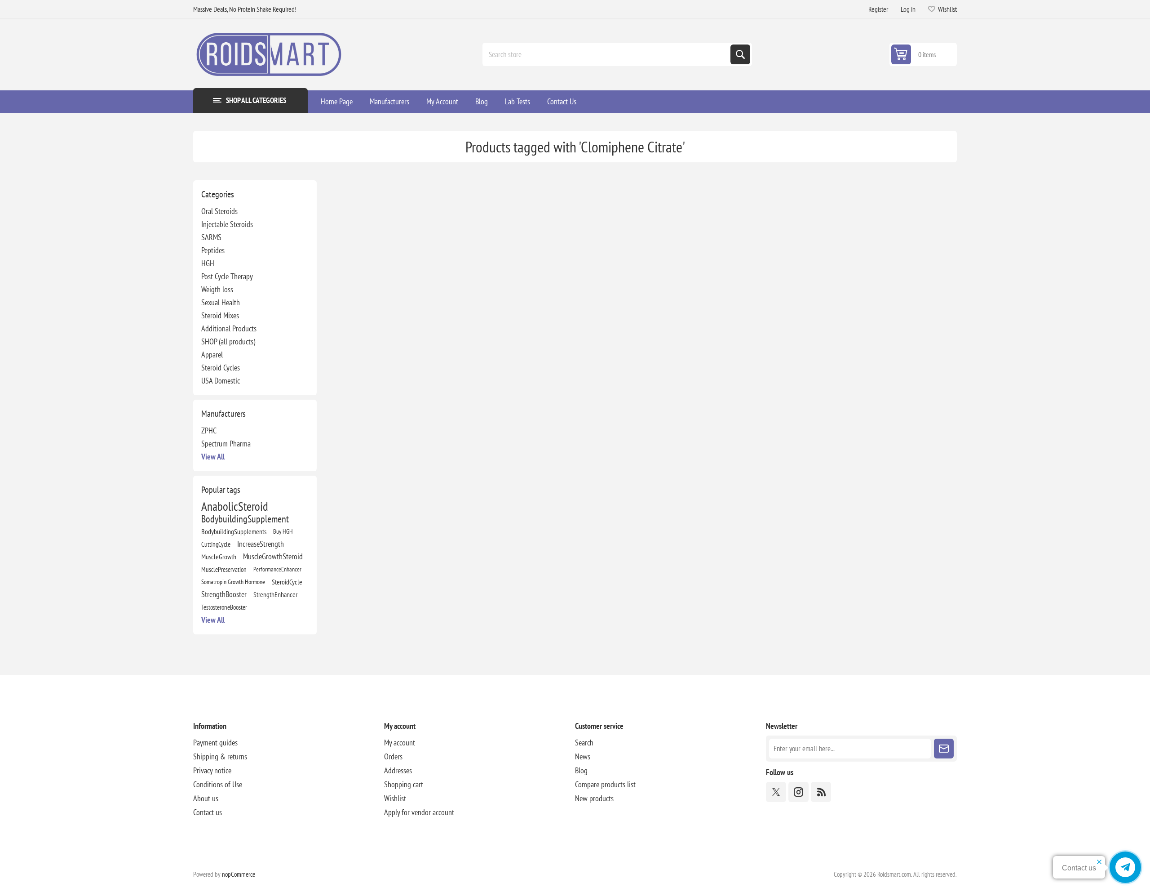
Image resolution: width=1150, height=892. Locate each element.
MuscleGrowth (218, 556)
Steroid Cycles (220, 367)
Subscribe (944, 748)
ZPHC (209, 430)
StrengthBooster (224, 594)
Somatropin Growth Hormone (233, 581)
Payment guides (215, 742)
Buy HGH (283, 531)
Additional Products (229, 328)
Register (878, 8)
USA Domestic (220, 380)
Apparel (212, 354)
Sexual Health (220, 302)
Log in (908, 8)
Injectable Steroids (227, 224)
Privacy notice (212, 770)
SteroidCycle (287, 581)
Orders (393, 756)
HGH (207, 263)
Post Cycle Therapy (227, 276)
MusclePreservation (224, 569)
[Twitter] (776, 792)
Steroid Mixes (220, 315)
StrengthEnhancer (275, 594)
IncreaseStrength (260, 544)
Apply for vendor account (419, 812)
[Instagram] (798, 792)
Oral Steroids (219, 211)
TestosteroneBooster (224, 606)
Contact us (207, 812)
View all (213, 456)
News (582, 756)
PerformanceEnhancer (277, 569)
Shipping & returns (220, 756)
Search (740, 54)
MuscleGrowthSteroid (273, 556)
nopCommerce (238, 874)
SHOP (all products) (228, 341)
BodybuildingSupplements (233, 531)
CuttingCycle (215, 544)
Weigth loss (217, 289)
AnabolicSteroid (234, 506)
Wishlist (395, 798)
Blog (581, 770)
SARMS (211, 237)
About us (205, 798)
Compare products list (605, 784)
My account (399, 742)
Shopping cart (403, 784)
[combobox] (607, 54)
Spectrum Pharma (226, 443)
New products (594, 798)
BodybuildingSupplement (245, 519)
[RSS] (821, 792)
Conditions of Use (217, 784)
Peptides (213, 250)
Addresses (398, 770)
